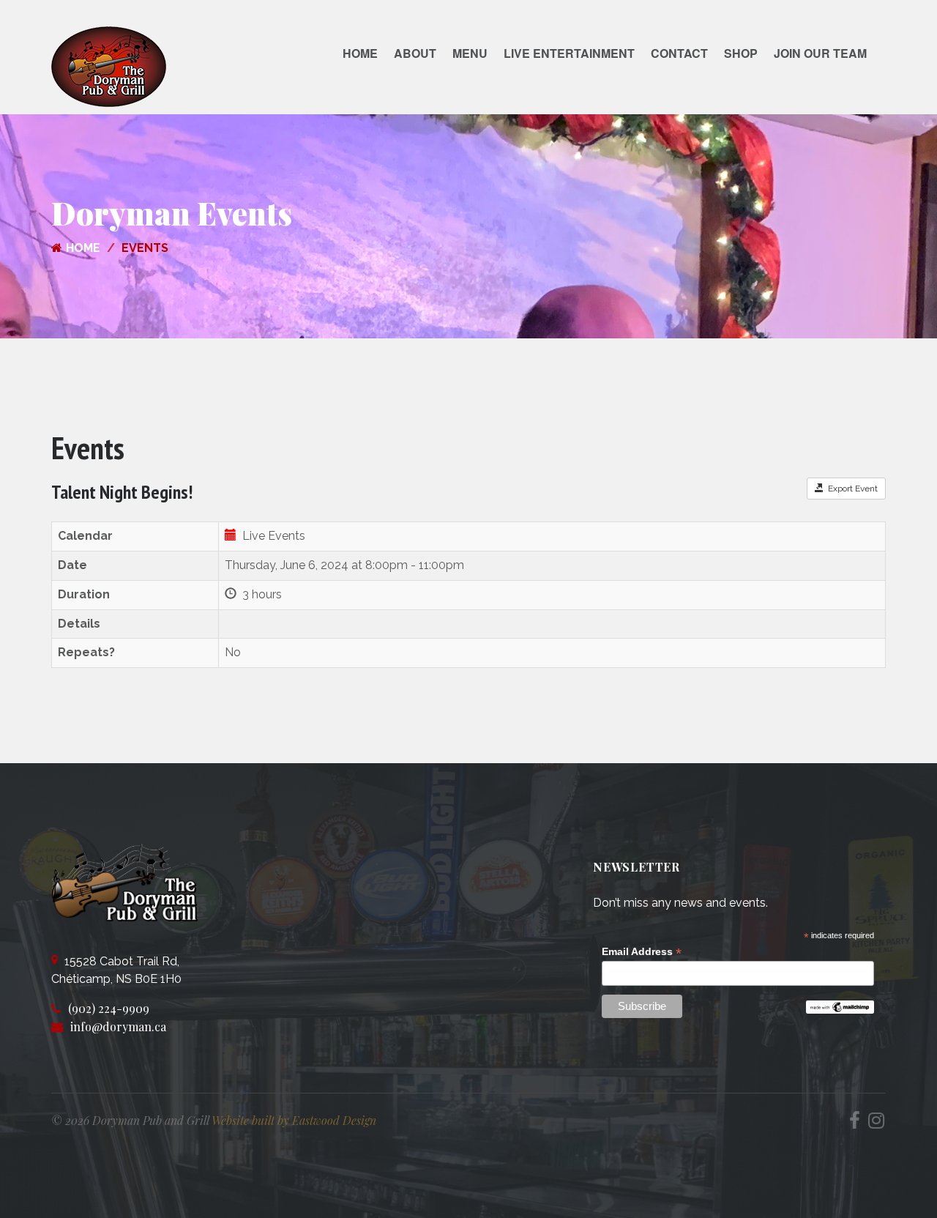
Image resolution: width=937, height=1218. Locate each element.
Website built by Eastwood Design (294, 1120)
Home (360, 53)
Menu (470, 53)
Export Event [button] (851, 488)
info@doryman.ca (118, 1026)
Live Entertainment (569, 53)
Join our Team (820, 53)
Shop (741, 53)
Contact (679, 53)
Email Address (642, 952)
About (415, 53)
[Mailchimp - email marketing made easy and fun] (840, 1006)
